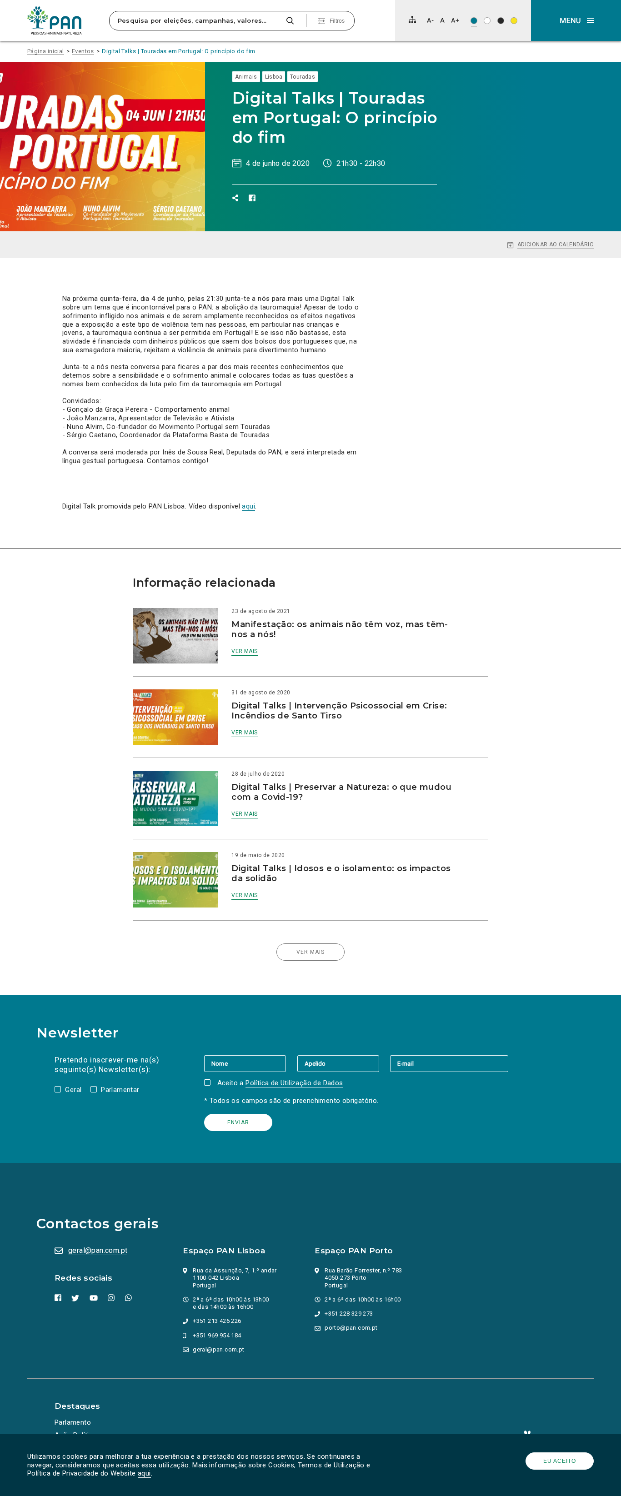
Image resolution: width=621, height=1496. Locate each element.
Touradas (302, 77)
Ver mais (244, 651)
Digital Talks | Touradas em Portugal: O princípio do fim (178, 51)
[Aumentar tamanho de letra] (455, 20)
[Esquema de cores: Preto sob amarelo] (514, 20)
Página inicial (45, 51)
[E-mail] (449, 1063)
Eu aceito (559, 1461)
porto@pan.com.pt (351, 1327)
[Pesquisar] (289, 20)
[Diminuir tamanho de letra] (430, 20)
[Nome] (250, 1063)
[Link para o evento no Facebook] (252, 198)
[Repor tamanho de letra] (442, 20)
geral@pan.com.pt (97, 1250)
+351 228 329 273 (349, 1313)
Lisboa (273, 77)
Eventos (83, 51)
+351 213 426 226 (217, 1320)
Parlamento (73, 1422)
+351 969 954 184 (217, 1335)
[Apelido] (343, 1063)
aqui (144, 1473)
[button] (576, 20)
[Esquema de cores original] (474, 20)
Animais (246, 77)
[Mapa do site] (412, 19)
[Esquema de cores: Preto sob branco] (487, 20)
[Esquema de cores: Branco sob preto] (500, 20)
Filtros (337, 21)
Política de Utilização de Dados (294, 1083)
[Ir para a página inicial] (54, 20)
